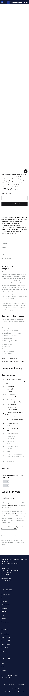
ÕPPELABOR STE (6, 559)
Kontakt (3, 667)
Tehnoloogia (15, 223)
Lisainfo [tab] (3, 247)
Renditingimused (5, 644)
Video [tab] (3, 254)
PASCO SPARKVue (12, 505)
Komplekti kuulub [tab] (6, 251)
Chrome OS (14, 516)
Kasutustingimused (6, 648)
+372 (3, 580)
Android (17, 514)
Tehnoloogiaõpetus (6, 225)
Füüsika (19, 217)
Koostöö (3, 670)
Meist (3, 663)
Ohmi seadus (23, 229)
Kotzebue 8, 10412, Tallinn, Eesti (10, 570)
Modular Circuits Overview (16, 481)
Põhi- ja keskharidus (20, 361)
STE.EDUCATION (6, 677)
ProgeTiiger (4, 223)
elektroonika (12, 227)
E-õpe (3, 615)
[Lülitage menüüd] (2, 2)
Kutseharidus (12, 361)
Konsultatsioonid (5, 598)
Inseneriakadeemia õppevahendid (10, 229)
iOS (13, 514)
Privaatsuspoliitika (6, 641)
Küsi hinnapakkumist (14, 203)
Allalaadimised (5, 605)
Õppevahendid (5, 594)
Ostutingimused (5, 637)
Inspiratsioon (4, 608)
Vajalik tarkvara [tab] (6, 258)
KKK (2, 651)
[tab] (14, 481)
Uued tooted (16, 225)
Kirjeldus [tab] (4, 243)
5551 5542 (8, 580)
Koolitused (4, 601)
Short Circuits (12, 485)
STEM (9, 223)
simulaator (4, 233)
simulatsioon (12, 233)
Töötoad (3, 618)
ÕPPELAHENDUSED (6, 590)
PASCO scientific (5, 231)
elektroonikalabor (22, 227)
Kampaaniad (5, 611)
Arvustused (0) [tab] (5, 262)
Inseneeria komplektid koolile (14, 221)
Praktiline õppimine (16, 231)
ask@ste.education (6, 578)
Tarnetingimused (5, 634)
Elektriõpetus (12, 217)
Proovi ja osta (5, 622)
